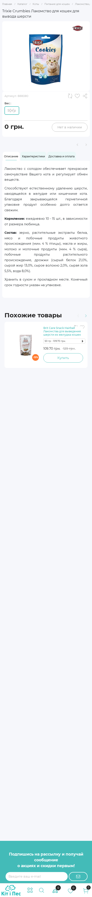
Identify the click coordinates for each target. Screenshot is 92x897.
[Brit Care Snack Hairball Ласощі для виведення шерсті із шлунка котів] (25, 345)
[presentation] (77, 315)
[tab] (11, 156)
